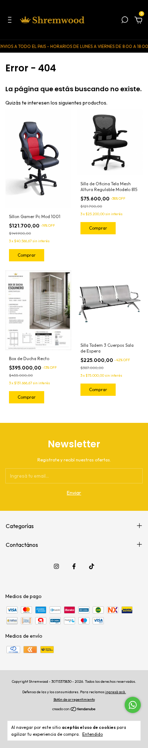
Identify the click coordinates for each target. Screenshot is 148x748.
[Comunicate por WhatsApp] (133, 705)
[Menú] (11, 21)
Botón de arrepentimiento (74, 699)
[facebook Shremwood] (74, 566)
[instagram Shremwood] (56, 566)
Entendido (92, 734)
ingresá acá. (115, 692)
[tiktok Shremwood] (91, 566)
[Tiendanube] (74, 710)
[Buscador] (124, 21)
